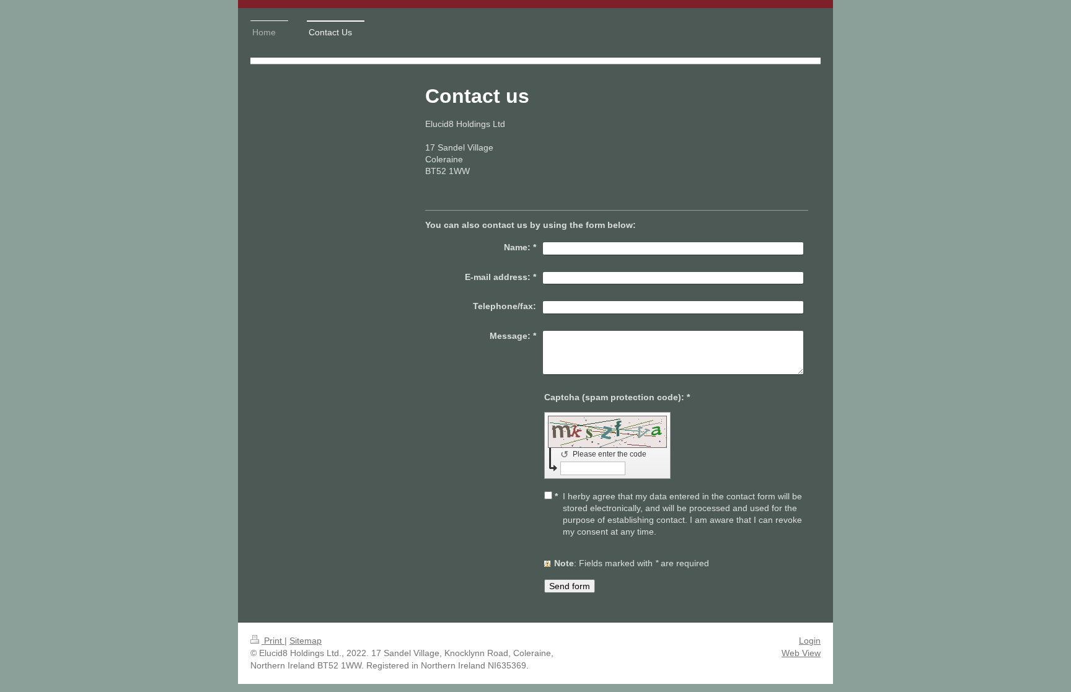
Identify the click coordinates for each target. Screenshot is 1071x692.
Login (810, 641)
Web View (801, 653)
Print (273, 641)
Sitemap (305, 641)
